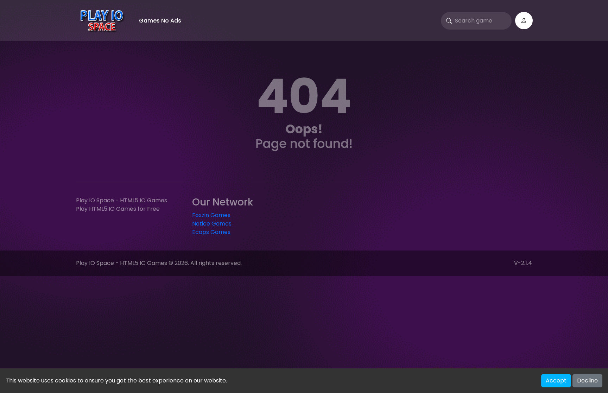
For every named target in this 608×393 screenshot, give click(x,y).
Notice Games (212, 224)
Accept (556, 380)
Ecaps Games (211, 232)
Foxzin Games (211, 215)
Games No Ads (160, 21)
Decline (587, 380)
